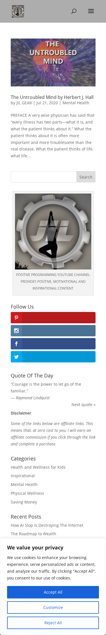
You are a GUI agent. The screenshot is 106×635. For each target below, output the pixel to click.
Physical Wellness (27, 493)
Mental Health (75, 102)
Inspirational (23, 475)
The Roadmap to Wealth (33, 533)
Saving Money (24, 502)
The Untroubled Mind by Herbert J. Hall (52, 97)
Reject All (53, 622)
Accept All (53, 592)
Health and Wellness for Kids (38, 467)
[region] (53, 586)
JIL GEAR (24, 102)
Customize (53, 607)
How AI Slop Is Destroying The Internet (47, 525)
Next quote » (84, 404)
